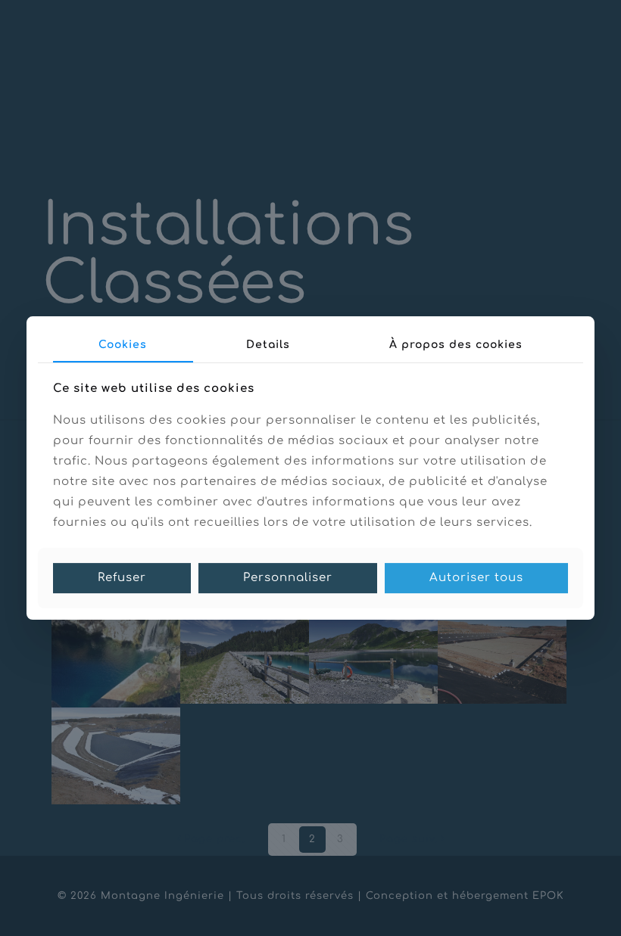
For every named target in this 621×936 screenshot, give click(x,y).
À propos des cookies (456, 344)
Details (268, 344)
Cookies (122, 344)
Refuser (122, 577)
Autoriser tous (476, 577)
